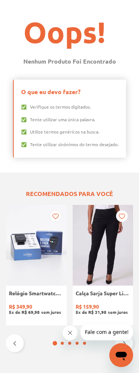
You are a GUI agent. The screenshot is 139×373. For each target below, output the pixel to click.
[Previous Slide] (15, 343)
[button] (55, 343)
